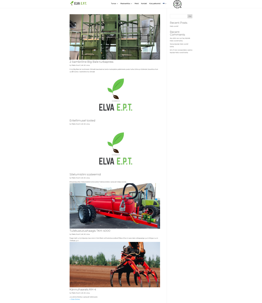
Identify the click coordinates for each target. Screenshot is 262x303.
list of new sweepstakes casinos (181, 50)
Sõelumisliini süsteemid (85, 174)
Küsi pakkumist (155, 4)
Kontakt (144, 4)
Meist (137, 4)
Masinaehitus (125, 4)
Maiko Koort (76, 65)
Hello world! (174, 26)
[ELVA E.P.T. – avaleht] (78, 5)
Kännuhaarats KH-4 (83, 289)
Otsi (190, 16)
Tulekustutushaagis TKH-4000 (90, 230)
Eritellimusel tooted (82, 120)
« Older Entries (75, 299)
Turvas (113, 4)
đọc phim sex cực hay (177, 38)
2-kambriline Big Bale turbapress (91, 61)
